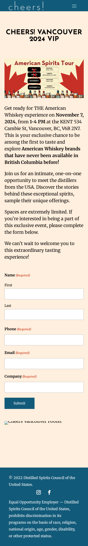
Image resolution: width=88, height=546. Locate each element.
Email (17, 352)
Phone (18, 329)
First (8, 285)
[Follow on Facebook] (49, 492)
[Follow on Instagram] (38, 492)
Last (8, 305)
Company (21, 376)
